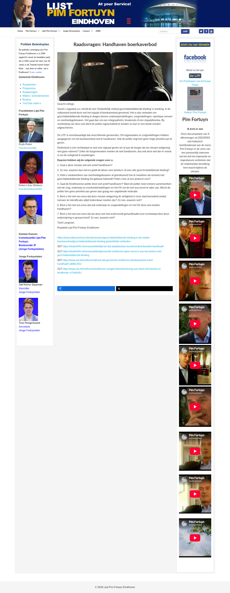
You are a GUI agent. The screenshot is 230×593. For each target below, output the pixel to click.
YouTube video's (32, 103)
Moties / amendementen (36, 95)
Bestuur (27, 99)
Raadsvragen (30, 92)
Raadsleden (29, 84)
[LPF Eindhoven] (106, 13)
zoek (185, 31)
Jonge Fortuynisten (30, 292)
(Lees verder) (36, 72)
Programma (29, 88)
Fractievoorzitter (28, 148)
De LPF (195, 75)
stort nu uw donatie (195, 44)
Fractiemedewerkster (30, 189)
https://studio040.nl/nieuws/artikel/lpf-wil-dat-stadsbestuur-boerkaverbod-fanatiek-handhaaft (113, 246)
